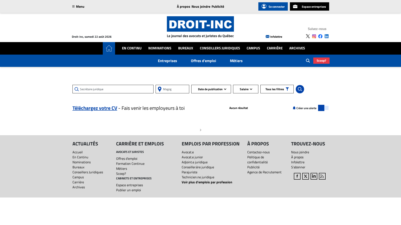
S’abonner (298, 167)
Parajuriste (189, 172)
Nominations (159, 48)
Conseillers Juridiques (220, 48)
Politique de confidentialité (257, 160)
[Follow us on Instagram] (314, 36)
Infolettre (276, 36)
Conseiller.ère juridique (198, 167)
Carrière (275, 48)
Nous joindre (201, 6)
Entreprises (167, 61)
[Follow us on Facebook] (320, 36)
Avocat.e (188, 152)
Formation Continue (130, 163)
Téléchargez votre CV (94, 108)
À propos (183, 6)
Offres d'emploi (203, 61)
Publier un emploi (128, 190)
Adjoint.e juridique (195, 162)
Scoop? (321, 60)
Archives (297, 48)
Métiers (236, 61)
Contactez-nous (258, 152)
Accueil (77, 152)
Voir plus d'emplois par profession (207, 182)
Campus (253, 48)
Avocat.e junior (192, 157)
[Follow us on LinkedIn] (326, 36)
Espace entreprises (314, 6)
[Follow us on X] (307, 36)
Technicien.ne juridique (198, 177)
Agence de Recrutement (264, 172)
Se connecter (277, 6)
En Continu (132, 48)
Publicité (218, 6)
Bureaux (185, 48)
